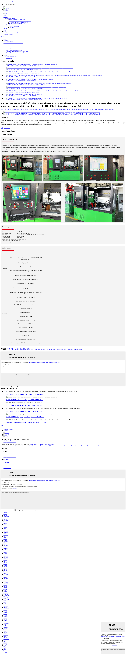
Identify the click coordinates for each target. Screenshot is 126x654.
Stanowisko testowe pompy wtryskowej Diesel (20, 21)
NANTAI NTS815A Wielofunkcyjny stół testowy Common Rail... (21, 76)
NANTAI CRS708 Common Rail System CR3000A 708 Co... (24, 400)
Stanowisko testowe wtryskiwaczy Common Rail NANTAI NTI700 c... (27, 422)
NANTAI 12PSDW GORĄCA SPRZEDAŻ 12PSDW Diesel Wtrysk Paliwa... (24, 88)
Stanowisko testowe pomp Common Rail (61, 445)
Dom (5, 15)
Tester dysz (12, 27)
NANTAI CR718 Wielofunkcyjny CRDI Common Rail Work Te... (21, 95)
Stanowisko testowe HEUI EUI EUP (17, 23)
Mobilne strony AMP (49, 444)
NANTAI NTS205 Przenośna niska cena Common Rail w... (24, 411)
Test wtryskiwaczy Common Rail (43, 445)
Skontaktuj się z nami (8, 34)
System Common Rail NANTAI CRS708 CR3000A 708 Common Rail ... (23, 65)
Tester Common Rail (14, 26)
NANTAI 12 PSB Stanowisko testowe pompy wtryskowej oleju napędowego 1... (25, 99)
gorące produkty (33, 444)
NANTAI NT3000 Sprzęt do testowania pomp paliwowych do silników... (23, 92)
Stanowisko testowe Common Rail (17, 19)
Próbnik (8, 25)
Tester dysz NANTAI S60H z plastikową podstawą (18, 348)
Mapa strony (41, 444)
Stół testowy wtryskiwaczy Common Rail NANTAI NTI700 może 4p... (23, 73)
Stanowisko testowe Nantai (28, 445)
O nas (5, 31)
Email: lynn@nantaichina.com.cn (11, 1)
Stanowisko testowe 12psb (77, 445)
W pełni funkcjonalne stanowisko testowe (19, 22)
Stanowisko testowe (11, 18)
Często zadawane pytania (12, 32)
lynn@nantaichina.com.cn (10, 457)
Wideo (5, 30)
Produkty (6, 17)
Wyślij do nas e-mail (5, 128)
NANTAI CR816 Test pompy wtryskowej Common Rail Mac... (25, 417)
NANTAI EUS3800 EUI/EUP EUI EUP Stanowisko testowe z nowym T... (23, 69)
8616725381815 (7, 468)
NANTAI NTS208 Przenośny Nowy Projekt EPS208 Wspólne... (25, 394)
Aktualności (6, 28)
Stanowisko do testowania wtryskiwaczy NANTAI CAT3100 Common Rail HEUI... (26, 84)
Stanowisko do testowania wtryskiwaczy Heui (11, 445)
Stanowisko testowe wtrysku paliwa (92, 445)
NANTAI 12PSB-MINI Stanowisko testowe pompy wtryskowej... (21, 80)
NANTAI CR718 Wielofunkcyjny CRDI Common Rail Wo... (24, 405)
